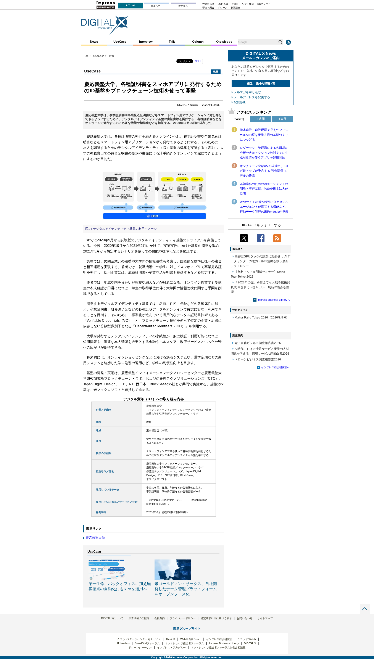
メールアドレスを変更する (252, 97)
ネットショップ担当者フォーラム (184, 643)
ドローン (222, 7)
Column (198, 41)
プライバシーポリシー (183, 618)
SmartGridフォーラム (147, 643)
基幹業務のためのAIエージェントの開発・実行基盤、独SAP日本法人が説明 (264, 188)
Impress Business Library (224, 643)
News (94, 41)
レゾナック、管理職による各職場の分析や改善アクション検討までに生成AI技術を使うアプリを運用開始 (264, 152)
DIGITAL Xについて (112, 618)
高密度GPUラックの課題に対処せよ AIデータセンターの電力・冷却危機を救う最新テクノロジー (260, 261)
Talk (172, 41)
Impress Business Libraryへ (274, 299)
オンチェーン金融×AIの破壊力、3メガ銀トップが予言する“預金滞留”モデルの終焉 (264, 170)
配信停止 (240, 102)
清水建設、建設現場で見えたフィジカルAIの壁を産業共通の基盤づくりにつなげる (264, 134)
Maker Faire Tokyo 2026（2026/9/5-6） (262, 317)
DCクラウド (263, 4)
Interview (146, 41)
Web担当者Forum (190, 639)
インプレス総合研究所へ (275, 367)
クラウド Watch (246, 639)
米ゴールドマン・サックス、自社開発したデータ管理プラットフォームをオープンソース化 (186, 589)
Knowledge (224, 41)
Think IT (170, 639)
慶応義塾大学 (95, 538)
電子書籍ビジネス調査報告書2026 (258, 343)
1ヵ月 (282, 119)
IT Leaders (123, 643)
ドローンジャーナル (140, 647)
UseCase (119, 41)
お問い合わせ (244, 618)
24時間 (239, 119)
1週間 (261, 119)
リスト (198, 61)
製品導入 (183, 6)
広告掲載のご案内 (139, 618)
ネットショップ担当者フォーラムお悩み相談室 (218, 647)
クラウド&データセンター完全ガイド (139, 639)
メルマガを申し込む (247, 92)
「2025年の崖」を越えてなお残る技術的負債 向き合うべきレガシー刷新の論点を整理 (260, 287)
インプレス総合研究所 (219, 639)
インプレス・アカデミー (171, 647)
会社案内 (159, 618)
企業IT (235, 4)
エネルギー (157, 6)
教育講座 (235, 7)
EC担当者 (223, 4)
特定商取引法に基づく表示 (216, 618)
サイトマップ (265, 618)
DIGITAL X (250, 643)
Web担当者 (208, 4)
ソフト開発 (248, 4)
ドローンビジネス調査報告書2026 (258, 359)
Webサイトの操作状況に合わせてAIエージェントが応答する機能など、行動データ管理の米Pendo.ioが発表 (264, 206)
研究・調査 (208, 7)
